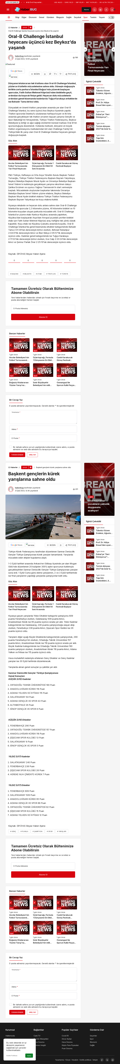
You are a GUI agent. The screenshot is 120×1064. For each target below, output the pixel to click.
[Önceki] (21, 2)
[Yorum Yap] (50, 74)
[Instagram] (112, 1060)
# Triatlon (51, 274)
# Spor (50, 831)
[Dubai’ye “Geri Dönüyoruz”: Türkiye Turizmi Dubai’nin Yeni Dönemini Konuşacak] (99, 114)
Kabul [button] (29, 1056)
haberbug (19, 56)
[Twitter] (107, 1060)
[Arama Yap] (94, 9)
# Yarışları (61, 831)
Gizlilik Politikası (11, 1055)
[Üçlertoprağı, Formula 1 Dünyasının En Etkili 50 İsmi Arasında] (43, 157)
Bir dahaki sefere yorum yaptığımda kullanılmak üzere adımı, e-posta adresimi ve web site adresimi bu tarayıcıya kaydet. (43, 448)
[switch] (111, 17)
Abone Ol (86, 10)
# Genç (13, 831)
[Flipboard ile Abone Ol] (13, 76)
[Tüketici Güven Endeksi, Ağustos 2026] (99, 91)
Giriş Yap (32, 455)
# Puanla (24, 831)
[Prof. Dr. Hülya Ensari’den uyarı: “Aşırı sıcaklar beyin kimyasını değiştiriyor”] (99, 103)
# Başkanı (14, 274)
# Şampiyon (37, 831)
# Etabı (39, 274)
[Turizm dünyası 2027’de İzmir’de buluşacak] (99, 126)
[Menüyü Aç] (8, 9)
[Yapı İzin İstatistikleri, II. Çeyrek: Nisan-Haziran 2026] (99, 138)
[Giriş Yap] (106, 9)
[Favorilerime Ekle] (45, 74)
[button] (100, 9)
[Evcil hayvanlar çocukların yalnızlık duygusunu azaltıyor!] (99, 489)
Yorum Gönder (17, 455)
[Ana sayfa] (9, 17)
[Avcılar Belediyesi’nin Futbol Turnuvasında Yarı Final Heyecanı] (19, 157)
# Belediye (27, 274)
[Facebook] (102, 1060)
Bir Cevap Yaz (16, 400)
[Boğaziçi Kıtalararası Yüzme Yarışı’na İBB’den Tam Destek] (19, 375)
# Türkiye (64, 274)
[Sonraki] (24, 2)
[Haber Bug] (25, 9)
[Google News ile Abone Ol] (16, 71)
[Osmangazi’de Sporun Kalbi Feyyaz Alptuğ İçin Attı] (67, 375)
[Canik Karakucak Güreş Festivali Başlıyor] (67, 157)
